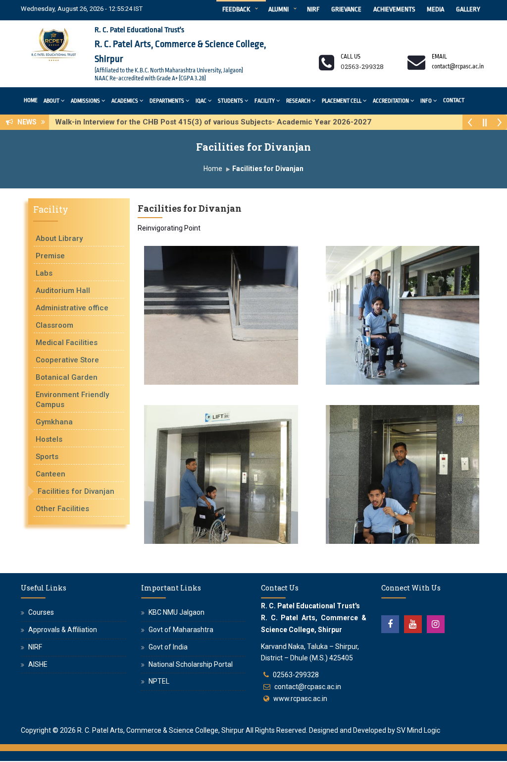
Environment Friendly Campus (72, 399)
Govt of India (168, 647)
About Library (59, 238)
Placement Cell (341, 101)
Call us (350, 56)
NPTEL (159, 681)
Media (435, 9)
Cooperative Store (67, 359)
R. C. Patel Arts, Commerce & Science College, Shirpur (160, 730)
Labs (44, 273)
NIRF (313, 9)
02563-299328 (296, 675)
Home (31, 100)
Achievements (394, 9)
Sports (47, 456)
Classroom (54, 325)
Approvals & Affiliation (62, 630)
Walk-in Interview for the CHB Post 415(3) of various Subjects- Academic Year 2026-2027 (216, 121)
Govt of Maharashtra (181, 630)
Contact (453, 100)
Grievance (346, 9)
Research (298, 101)
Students (230, 101)
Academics (124, 101)
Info (426, 101)
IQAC (201, 101)
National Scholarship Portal (191, 664)
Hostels (49, 439)
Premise (50, 255)
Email (439, 56)
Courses (41, 612)
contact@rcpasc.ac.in (307, 687)
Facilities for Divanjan (76, 491)
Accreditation (391, 101)
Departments (167, 101)
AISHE (38, 664)
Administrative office (72, 307)
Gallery (468, 9)
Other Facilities (62, 508)
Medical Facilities (67, 342)
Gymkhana (54, 421)
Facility (264, 101)
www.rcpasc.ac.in (300, 699)
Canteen (50, 473)
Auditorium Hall (63, 290)
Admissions (85, 101)
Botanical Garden (67, 377)
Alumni (278, 9)
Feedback (236, 9)
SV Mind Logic (418, 730)
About (51, 101)
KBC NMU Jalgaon (176, 612)
